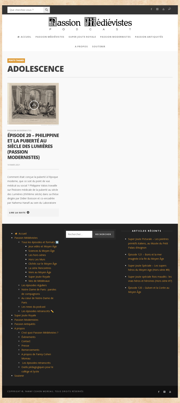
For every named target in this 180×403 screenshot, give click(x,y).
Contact (25, 341)
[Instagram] (157, 9)
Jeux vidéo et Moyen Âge (42, 246)
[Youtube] (163, 9)
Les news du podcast (33, 306)
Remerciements (30, 349)
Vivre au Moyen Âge (39, 272)
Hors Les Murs (36, 259)
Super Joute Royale (39, 276)
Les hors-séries (37, 255)
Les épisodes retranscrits (36, 362)
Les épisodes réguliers (34, 285)
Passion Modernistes (19, 130)
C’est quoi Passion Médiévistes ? (39, 332)
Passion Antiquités (24, 324)
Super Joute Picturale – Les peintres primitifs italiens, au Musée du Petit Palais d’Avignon (148, 243)
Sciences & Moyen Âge (41, 250)
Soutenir (19, 375)
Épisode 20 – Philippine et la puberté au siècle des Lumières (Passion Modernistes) (33, 146)
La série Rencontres (39, 268)
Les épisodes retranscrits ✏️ (37, 311)
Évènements (28, 337)
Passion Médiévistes (26, 237)
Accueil (22, 233)
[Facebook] (151, 9)
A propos (19, 328)
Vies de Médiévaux (39, 281)
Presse (25, 345)
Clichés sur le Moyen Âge (42, 263)
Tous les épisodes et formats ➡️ (40, 242)
